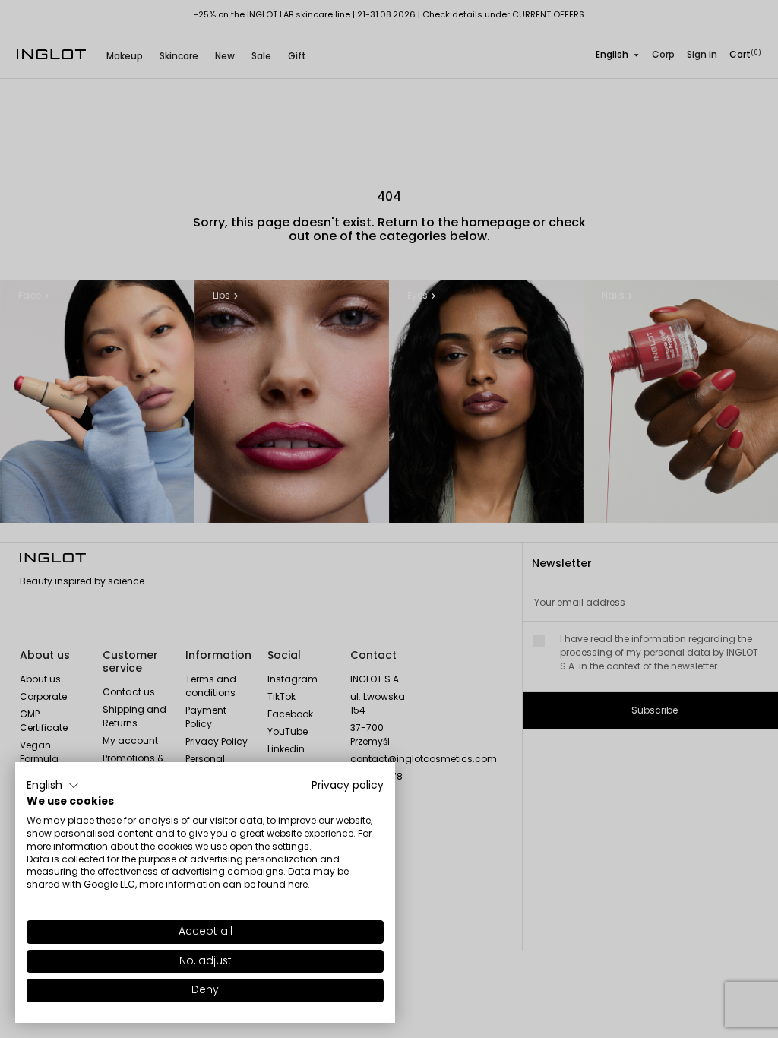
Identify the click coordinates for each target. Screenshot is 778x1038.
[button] (53, 786)
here (298, 884)
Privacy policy (348, 785)
